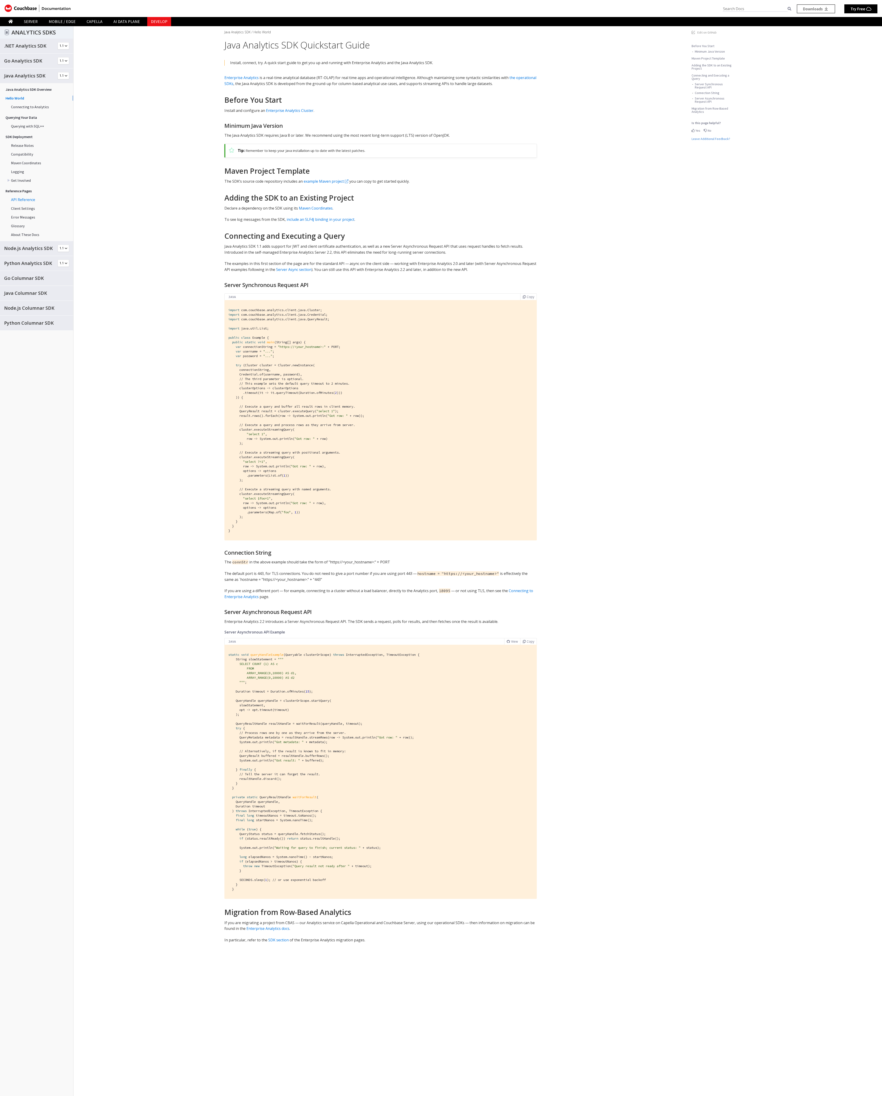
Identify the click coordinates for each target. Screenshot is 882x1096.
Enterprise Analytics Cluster (290, 110)
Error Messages (23, 217)
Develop (159, 21)
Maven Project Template (708, 58)
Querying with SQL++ (27, 126)
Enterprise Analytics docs (267, 928)
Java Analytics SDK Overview (29, 89)
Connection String (707, 93)
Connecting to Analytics (30, 107)
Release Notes (22, 145)
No (709, 130)
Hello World (15, 98)
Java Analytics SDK (237, 32)
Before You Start (703, 46)
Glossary (18, 226)
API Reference (23, 199)
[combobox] (755, 9)
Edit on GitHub (707, 32)
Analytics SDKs (33, 32)
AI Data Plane (126, 21)
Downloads (813, 8)
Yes (697, 130)
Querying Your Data (21, 117)
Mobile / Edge (62, 21)
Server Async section (293, 269)
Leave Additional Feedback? (711, 139)
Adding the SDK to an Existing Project (712, 67)
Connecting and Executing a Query (710, 77)
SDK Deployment (19, 136)
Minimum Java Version (710, 51)
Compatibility (22, 154)
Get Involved (21, 180)
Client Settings (23, 208)
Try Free (858, 8)
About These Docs (25, 234)
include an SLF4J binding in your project (320, 219)
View (514, 641)
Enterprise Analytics (241, 77)
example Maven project (324, 181)
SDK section (278, 940)
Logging (17, 171)
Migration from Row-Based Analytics (710, 110)
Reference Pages (19, 191)
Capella (94, 21)
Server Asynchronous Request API (709, 100)
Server (31, 21)
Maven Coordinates (26, 163)
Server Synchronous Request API (709, 85)
